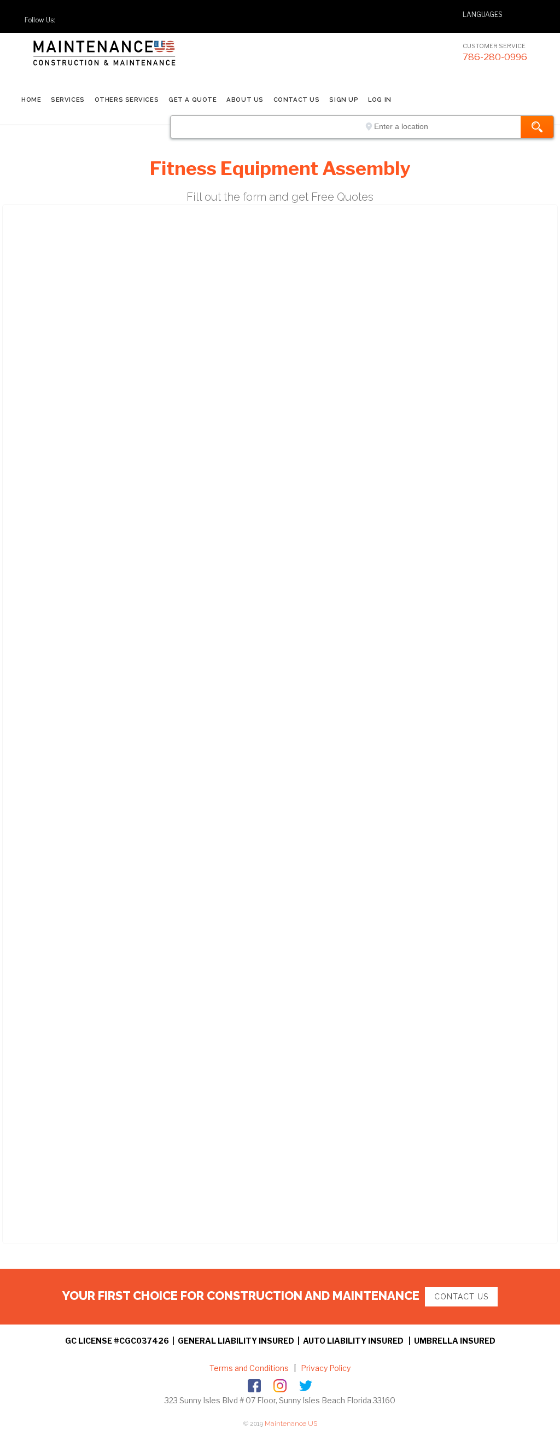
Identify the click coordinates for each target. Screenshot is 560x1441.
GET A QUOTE (192, 99)
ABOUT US (244, 99)
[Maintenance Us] (126, 62)
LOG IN (379, 99)
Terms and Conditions (249, 1368)
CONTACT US (296, 99)
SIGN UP (343, 99)
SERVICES (67, 99)
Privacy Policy (325, 1368)
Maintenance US (291, 1423)
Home (31, 99)
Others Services (127, 99)
